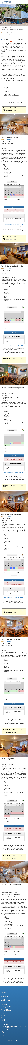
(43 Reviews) (8, 139)
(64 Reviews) (8, 389)
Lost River (3, 992)
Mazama (3, 993)
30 (5, 445)
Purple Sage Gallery (5, 1012)
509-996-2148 (8, 1027)
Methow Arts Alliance (6, 1006)
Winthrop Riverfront (5, 1000)
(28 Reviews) (8, 887)
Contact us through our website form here (11, 1026)
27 (16, 567)
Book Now (14, 207)
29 (22, 320)
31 (8, 196)
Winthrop (3, 999)
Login (2, 1032)
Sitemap (3, 1035)
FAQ (2, 1031)
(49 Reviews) (8, 641)
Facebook (3, 1017)
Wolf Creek (3, 1002)
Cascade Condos (5, 991)
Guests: (7, 203)
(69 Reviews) (8, 268)
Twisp (2, 997)
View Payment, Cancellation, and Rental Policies (14, 224)
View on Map (18, 29)
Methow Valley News (6, 1010)
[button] (2, 124)
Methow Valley (4, 995)
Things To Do (4, 1013)
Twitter (2, 1022)
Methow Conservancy (6, 1007)
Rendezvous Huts (5, 996)
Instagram (3, 1019)
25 (11, 320)
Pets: (16, 328)
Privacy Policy (4, 1034)
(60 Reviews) (8, 516)
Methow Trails (4, 1009)
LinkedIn (3, 1020)
